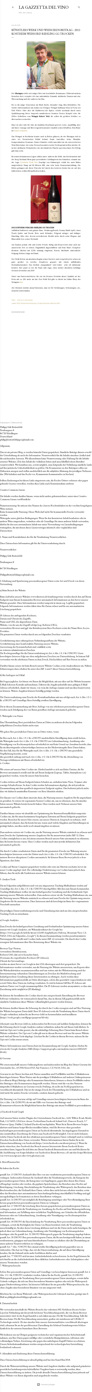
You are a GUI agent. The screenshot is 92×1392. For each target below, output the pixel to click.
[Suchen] (79, 6)
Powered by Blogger (48, 1384)
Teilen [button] (13, 300)
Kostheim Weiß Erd (28, 162)
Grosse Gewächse (43, 303)
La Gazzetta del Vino (44, 7)
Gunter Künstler (20, 131)
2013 (18, 303)
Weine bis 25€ (55, 303)
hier (21, 282)
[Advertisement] (46, 392)
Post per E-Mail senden (25, 300)
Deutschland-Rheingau (28, 303)
